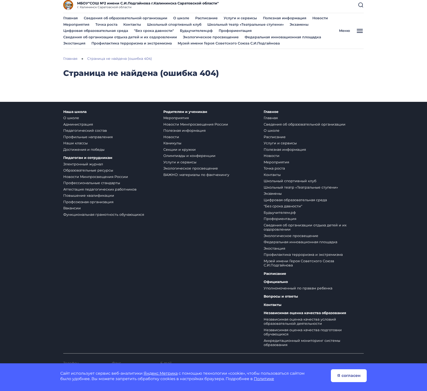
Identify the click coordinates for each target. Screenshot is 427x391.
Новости (320, 18)
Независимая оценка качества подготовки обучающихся (303, 332)
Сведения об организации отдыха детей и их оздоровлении (120, 37)
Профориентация (235, 30)
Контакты (132, 24)
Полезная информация (284, 18)
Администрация (78, 124)
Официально (276, 282)
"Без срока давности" (154, 30)
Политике (264, 378)
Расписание (206, 18)
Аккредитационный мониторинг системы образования (302, 342)
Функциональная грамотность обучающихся (103, 214)
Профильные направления (88, 137)
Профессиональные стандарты (91, 183)
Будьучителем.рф (196, 30)
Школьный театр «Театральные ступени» (245, 24)
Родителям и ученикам (185, 112)
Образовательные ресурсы (88, 170)
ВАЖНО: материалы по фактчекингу (196, 175)
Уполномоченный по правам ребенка (298, 288)
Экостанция (74, 43)
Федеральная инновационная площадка (283, 37)
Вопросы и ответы (281, 296)
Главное (271, 112)
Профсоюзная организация (88, 202)
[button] (361, 5)
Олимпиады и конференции (189, 155)
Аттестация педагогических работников (100, 189)
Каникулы (172, 143)
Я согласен (349, 375)
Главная (70, 18)
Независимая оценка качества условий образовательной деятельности (300, 321)
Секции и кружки (179, 149)
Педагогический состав (85, 130)
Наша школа (74, 112)
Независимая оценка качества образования (305, 313)
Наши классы (75, 143)
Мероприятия (76, 24)
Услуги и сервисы (240, 18)
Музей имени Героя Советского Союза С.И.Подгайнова (229, 43)
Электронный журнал (83, 164)
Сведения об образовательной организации (125, 18)
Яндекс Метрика (161, 373)
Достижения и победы (84, 149)
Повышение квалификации (88, 195)
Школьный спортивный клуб (174, 24)
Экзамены (299, 24)
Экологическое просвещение (211, 37)
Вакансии (72, 208)
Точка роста (106, 24)
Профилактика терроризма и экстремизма (131, 43)
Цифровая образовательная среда (95, 30)
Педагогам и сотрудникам (87, 158)
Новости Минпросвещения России (95, 176)
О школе (181, 18)
